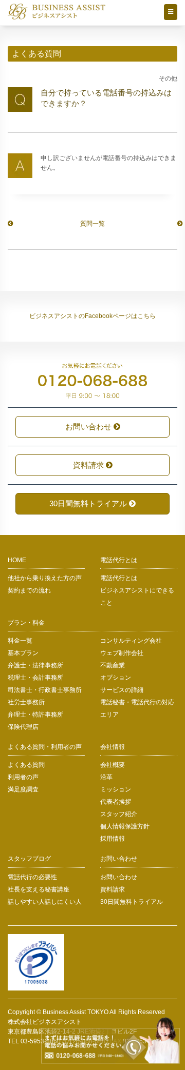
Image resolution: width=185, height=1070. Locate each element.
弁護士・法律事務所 (35, 665)
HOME (17, 560)
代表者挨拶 (115, 801)
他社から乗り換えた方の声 (45, 578)
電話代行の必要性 (32, 877)
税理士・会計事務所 (35, 677)
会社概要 (112, 764)
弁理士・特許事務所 (35, 714)
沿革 (106, 777)
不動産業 (112, 665)
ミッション (115, 789)
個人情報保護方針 (125, 826)
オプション (115, 677)
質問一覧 (92, 223)
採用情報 (112, 838)
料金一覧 (20, 640)
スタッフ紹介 (118, 814)
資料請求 (89, 465)
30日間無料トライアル (89, 503)
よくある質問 (26, 764)
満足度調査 (23, 789)
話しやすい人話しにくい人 (45, 901)
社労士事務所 (26, 702)
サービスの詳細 (121, 689)
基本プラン (23, 653)
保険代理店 (23, 726)
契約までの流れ (29, 590)
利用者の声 (23, 777)
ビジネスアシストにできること (137, 596)
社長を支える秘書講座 (38, 889)
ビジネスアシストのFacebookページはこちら (92, 316)
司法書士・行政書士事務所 (45, 689)
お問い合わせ (89, 426)
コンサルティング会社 (131, 640)
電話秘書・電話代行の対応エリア (137, 708)
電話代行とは (118, 578)
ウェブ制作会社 (121, 653)
